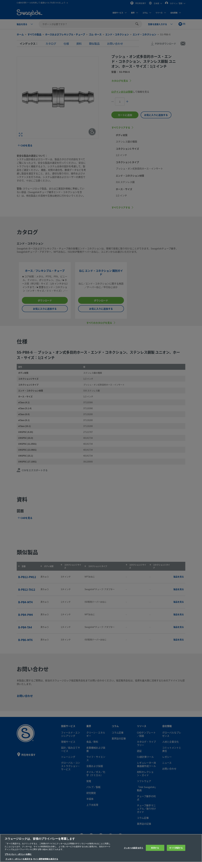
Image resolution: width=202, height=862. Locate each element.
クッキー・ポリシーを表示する (18, 859)
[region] (101, 848)
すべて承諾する (176, 847)
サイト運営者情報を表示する (45, 859)
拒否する (155, 847)
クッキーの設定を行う (133, 847)
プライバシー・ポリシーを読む (18, 854)
